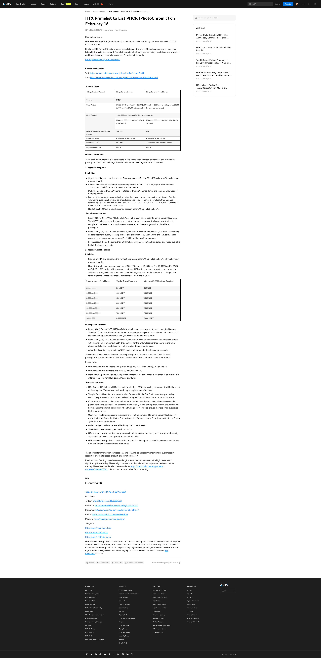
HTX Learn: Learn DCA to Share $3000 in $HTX (213, 49)
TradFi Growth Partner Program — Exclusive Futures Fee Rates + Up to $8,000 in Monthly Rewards (212, 61)
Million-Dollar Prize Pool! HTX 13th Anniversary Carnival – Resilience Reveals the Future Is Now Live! (212, 36)
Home (87, 12)
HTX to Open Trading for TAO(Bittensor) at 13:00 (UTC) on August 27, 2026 (211, 86)
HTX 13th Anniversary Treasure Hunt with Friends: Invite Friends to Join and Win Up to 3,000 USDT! (213, 74)
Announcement (99, 12)
